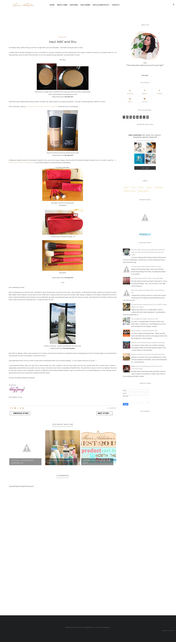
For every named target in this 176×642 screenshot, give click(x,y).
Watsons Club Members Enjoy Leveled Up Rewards (148, 342)
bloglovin (145, 102)
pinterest (144, 93)
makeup (149, 187)
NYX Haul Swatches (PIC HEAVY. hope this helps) (147, 278)
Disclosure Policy (101, 5)
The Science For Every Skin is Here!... (24, 462)
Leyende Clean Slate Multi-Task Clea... (95, 462)
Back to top (168, 630)
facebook (159, 93)
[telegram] (15, 408)
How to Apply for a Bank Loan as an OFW (144, 319)
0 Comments (112, 408)
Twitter (130, 102)
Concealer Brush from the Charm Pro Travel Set (41, 106)
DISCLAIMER (85, 5)
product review (143, 191)
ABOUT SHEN (62, 5)
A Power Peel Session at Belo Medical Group (146, 266)
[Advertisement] (97, 12)
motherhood (159, 187)
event (133, 187)
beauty (126, 187)
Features (74, 5)
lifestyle (141, 187)
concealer (63, 37)
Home (52, 5)
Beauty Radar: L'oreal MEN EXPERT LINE (144, 330)
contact (116, 5)
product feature (129, 191)
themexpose (88, 627)
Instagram (130, 93)
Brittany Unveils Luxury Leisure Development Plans (147, 354)
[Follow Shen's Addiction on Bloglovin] (145, 235)
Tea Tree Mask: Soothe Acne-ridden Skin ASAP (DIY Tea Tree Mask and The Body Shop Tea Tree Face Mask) (148, 252)
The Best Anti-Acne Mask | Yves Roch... (61, 462)
